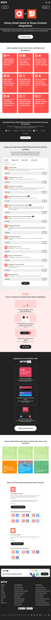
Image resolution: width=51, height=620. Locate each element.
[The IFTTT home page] (4, 2)
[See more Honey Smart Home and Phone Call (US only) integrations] (15, 521)
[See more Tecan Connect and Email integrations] (25, 552)
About (28, 615)
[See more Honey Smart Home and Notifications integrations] (35, 515)
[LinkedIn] (34, 615)
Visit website (13, 540)
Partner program (14, 615)
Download (12, 503)
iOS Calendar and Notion (19, 589)
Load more (25, 283)
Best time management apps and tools (43, 591)
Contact (20, 615)
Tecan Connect (38, 23)
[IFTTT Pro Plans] (28, 196)
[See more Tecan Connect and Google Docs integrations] (35, 552)
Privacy (24, 615)
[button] (49, 2)
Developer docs (4, 602)
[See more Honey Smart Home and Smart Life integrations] (35, 521)
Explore (3, 585)
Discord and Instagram (18, 587)
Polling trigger (11, 187)
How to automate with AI (40, 587)
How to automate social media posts (42, 602)
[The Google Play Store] (29, 608)
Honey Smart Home (15, 23)
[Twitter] (43, 615)
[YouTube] (40, 615)
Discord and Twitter (18, 604)
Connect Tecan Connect (17, 543)
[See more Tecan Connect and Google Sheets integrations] (15, 557)
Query (10, 206)
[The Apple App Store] (21, 608)
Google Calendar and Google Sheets (21, 591)
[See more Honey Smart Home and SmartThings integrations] (25, 521)
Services (2, 587)
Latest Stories (39, 585)
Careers (8, 615)
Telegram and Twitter (18, 602)
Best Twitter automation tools (41, 589)
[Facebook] (32, 615)
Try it (44, 173)
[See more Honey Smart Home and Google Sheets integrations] (25, 515)
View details (7, 173)
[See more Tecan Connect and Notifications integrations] (15, 552)
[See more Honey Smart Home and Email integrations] (15, 515)
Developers (3, 615)
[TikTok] (46, 615)
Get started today (25, 37)
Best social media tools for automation (43, 604)
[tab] (6, 160)
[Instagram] (37, 615)
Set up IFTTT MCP (25, 137)
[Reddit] (49, 615)
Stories (2, 589)
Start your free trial (25, 428)
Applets (2, 591)
